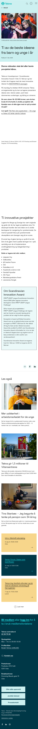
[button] (27, 3)
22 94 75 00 (6, 634)
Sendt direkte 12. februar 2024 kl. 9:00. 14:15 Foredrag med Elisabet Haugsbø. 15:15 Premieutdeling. (18, 142)
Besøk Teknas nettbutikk (10, 648)
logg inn (24, 619)
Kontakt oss (8, 656)
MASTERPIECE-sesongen (18, 84)
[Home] (6, 3)
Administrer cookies (7, 718)
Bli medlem (7, 619)
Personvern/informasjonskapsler (10, 714)
